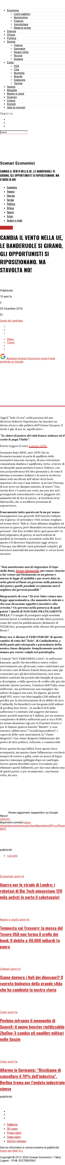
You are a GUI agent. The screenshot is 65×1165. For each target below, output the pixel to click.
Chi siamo (12, 1129)
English (11, 104)
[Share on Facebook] (36, 326)
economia (16, 825)
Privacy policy (14, 1133)
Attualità (12, 90)
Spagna (18, 59)
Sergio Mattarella (27, 571)
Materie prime (22, 27)
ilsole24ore (29, 825)
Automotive (21, 17)
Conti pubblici (22, 14)
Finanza (18, 21)
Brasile (18, 76)
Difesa (11, 34)
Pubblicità (12, 1124)
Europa (11, 41)
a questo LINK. (38, 446)
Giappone (19, 80)
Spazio (11, 86)
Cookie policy (14, 1137)
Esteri (10, 62)
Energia (11, 31)
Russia (18, 55)
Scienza (12, 97)
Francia (18, 45)
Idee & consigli (16, 107)
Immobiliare (21, 24)
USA (16, 66)
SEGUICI (5, 819)
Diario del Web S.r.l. (11, 1150)
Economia (13, 10)
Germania (19, 48)
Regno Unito (21, 52)
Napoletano (42, 825)
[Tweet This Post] (36, 330)
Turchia (18, 83)
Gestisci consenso (16, 1141)
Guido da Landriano (11, 320)
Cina (16, 69)
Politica (11, 38)
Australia (19, 73)
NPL (52, 825)
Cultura (11, 100)
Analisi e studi (15, 93)
